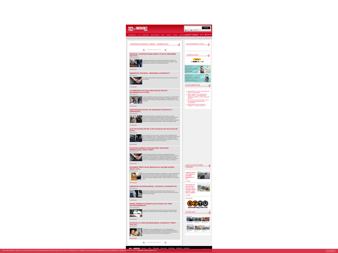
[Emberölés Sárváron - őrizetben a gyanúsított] (136, 81)
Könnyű (146, 34)
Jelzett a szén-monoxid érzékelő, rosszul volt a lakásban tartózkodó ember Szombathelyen (198, 101)
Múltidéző (155, 34)
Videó (168, 34)
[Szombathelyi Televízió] (197, 204)
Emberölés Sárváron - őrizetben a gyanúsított (150, 73)
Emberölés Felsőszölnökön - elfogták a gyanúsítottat (153, 186)
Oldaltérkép (195, 30)
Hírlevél (209, 34)
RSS (203, 34)
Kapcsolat (143, 248)
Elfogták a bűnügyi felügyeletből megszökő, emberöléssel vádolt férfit (149, 149)
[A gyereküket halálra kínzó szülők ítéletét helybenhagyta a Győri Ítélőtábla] (136, 100)
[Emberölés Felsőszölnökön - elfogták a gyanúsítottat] (136, 194)
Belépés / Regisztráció (193, 34)
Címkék (187, 30)
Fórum (195, 34)
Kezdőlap (132, 34)
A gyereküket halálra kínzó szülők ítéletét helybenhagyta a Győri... (148, 91)
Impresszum (164, 248)
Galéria (149, 248)
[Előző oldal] (144, 49)
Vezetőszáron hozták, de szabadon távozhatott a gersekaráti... (151, 110)
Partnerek (189, 198)
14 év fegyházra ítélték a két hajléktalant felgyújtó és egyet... (154, 130)
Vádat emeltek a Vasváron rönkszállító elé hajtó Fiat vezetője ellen (198, 92)
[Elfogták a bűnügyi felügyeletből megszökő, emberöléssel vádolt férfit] (136, 157)
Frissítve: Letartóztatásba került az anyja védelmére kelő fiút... (153, 55)
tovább (132, 69)
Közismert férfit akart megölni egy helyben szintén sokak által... (152, 168)
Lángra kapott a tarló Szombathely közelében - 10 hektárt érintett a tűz (197, 105)
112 (139, 34)
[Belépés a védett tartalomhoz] (198, 78)
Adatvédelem (171, 248)
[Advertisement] (169, 12)
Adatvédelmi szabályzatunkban (145, 250)
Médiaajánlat (156, 248)
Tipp (162, 34)
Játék (175, 34)
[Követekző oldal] (165, 49)
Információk (187, 248)
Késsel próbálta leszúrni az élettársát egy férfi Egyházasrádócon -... (151, 204)
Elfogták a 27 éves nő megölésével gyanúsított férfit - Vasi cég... (153, 224)
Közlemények (184, 34)
